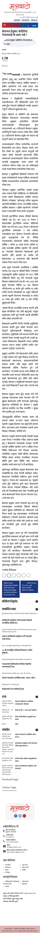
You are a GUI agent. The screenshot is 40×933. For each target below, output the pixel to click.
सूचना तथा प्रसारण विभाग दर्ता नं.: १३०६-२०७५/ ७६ (19, 893)
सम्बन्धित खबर (9, 609)
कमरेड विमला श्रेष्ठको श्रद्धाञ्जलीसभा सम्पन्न (26, 760)
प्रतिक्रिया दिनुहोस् (9, 601)
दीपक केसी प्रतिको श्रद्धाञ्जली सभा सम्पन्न (25, 718)
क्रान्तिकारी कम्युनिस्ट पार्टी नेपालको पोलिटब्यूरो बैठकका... (26, 744)
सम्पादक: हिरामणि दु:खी (10, 901)
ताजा (4, 697)
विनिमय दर (34, 20)
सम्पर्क (7, 886)
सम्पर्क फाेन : (10, 835)
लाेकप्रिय (6, 730)
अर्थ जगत (25, 865)
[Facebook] (16, 816)
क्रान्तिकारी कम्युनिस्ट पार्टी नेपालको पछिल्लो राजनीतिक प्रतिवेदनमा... (17, 622)
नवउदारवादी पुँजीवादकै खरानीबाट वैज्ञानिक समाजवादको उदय (16, 665)
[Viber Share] (19, 575)
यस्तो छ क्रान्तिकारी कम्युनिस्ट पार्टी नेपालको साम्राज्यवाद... (17, 638)
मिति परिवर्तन (25, 20)
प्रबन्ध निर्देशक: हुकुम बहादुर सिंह (13, 899)
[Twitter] (20, 816)
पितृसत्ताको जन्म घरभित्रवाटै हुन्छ (13, 689)
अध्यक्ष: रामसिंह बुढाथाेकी (11, 896)
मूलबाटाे (4, 49)
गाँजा (16, 724)
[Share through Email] (24, 575)
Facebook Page (10, 779)
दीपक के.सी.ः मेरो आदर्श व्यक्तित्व (26, 710)
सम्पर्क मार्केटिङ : (11, 840)
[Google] (24, 816)
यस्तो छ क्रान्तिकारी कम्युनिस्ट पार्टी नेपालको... (25, 767)
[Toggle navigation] (4, 25)
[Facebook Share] (4, 575)
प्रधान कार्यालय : (11, 830)
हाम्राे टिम (24, 884)
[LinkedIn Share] (14, 575)
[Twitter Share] (9, 575)
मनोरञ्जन (7, 872)
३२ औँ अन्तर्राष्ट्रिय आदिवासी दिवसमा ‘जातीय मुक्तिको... (17, 652)
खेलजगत (8, 867)
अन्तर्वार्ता (7, 865)
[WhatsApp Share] (29, 575)
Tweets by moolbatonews (9, 790)
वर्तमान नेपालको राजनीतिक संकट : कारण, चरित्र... (19, 678)
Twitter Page (9, 787)
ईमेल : (9, 845)
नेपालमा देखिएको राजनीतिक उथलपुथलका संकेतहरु (24, 702)
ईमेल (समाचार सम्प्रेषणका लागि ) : (17, 850)
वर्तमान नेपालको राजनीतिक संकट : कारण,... (26, 735)
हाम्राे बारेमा (17, 20)
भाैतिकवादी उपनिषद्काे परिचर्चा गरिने (11, 882)
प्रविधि (24, 870)
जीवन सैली (25, 867)
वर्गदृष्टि (34, 25)
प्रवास (7, 870)
